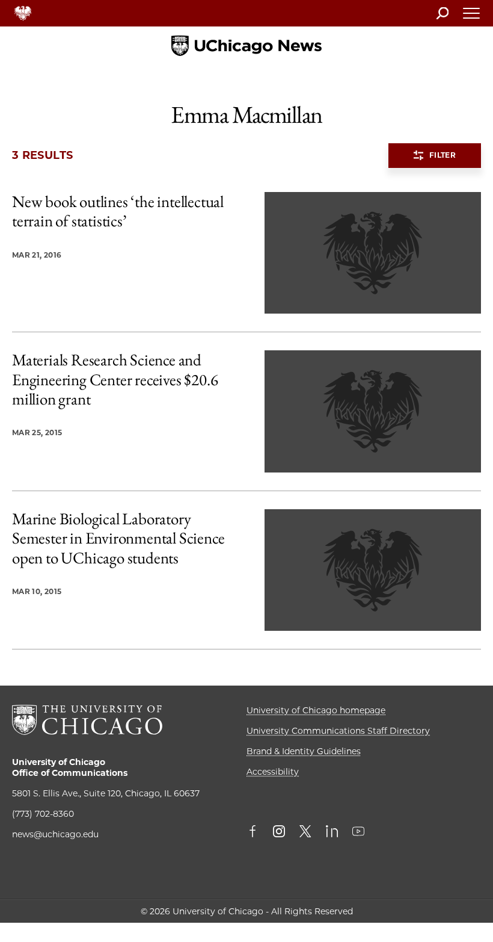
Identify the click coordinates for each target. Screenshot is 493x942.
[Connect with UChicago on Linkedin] (332, 832)
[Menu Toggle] (472, 17)
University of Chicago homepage (315, 710)
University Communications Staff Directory (338, 730)
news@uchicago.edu (55, 834)
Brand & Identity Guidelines (303, 751)
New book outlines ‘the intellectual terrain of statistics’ (118, 211)
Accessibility (272, 771)
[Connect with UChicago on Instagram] (279, 832)
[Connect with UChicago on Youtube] (358, 832)
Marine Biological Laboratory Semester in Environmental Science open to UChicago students (118, 538)
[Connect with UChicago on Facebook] (255, 832)
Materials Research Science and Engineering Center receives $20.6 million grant (115, 379)
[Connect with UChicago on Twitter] (305, 832)
